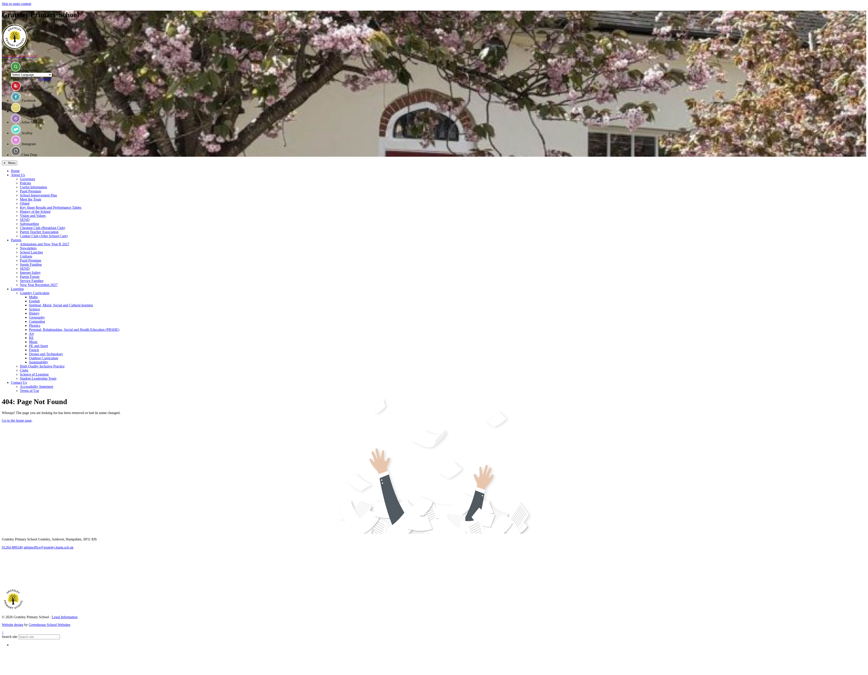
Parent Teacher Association (39, 232)
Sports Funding (31, 264)
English (34, 301)
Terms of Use (29, 391)
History (34, 313)
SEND (25, 220)
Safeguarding (29, 224)
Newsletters (28, 248)
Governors (27, 179)
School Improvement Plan (38, 195)
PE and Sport (38, 346)
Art (31, 334)
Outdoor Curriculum (43, 358)
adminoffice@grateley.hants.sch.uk (48, 547)
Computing (37, 321)
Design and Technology (46, 354)
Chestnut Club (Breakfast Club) (42, 228)
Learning (17, 289)
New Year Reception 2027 (39, 285)
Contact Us (19, 382)
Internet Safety (30, 273)
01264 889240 (12, 547)
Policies (25, 183)
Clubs (24, 370)
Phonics (34, 325)
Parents (16, 240)
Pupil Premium (30, 191)
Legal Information (65, 617)
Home (15, 171)
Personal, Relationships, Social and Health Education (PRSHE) (74, 330)
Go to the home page (17, 420)
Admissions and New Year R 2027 (44, 244)
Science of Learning (34, 374)
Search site (9, 637)
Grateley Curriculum (34, 293)
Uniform (26, 256)
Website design (12, 625)
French (34, 350)
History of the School (35, 211)
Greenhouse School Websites (49, 625)
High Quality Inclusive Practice (42, 366)
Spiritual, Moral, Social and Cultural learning (61, 305)
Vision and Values (33, 216)
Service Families (31, 281)
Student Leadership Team (38, 378)
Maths (33, 297)
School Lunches (31, 252)
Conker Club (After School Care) (44, 236)
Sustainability (38, 362)
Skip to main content (16, 4)
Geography (37, 317)
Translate (44, 79)
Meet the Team (30, 199)
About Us (18, 175)
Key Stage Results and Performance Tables (50, 207)
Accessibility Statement (36, 386)
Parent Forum (29, 277)
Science (34, 309)
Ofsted (24, 203)
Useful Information (33, 187)
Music (33, 342)
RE (31, 338)
